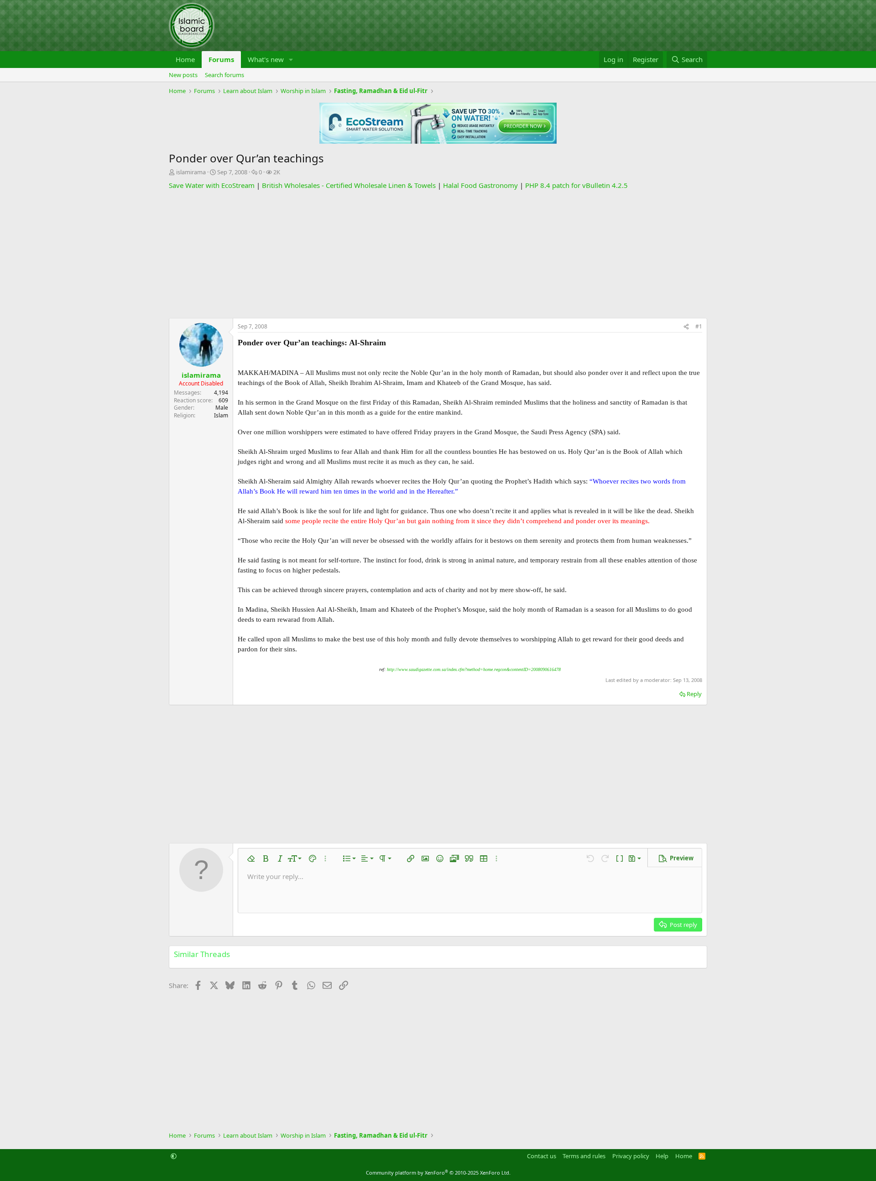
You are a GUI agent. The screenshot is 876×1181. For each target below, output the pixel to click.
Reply (694, 694)
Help (662, 1156)
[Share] (686, 327)
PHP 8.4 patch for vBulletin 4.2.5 (576, 185)
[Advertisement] (438, 254)
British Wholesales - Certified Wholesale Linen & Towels (349, 185)
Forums (221, 59)
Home (185, 59)
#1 (698, 326)
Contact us (541, 1156)
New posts (183, 75)
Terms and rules (584, 1156)
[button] (291, 59)
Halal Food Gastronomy (480, 185)
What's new (266, 59)
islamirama (191, 172)
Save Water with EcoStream (212, 185)
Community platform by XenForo (438, 1172)
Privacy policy (630, 1156)
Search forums (224, 75)
